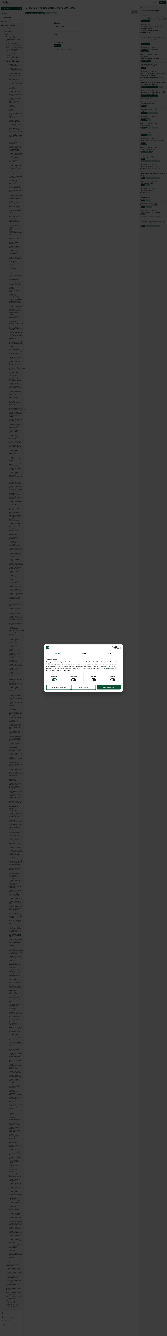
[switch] (73, 679)
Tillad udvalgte (83, 687)
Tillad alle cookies (108, 687)
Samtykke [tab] (57, 653)
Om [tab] (109, 653)
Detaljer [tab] (83, 653)
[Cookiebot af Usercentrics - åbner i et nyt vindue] (113, 647)
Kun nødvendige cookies (58, 687)
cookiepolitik (110, 668)
